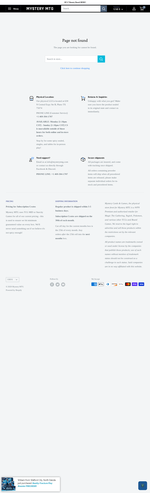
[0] (142, 8)
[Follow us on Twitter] (58, 284)
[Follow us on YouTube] (63, 284)
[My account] (134, 8)
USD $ (10, 279)
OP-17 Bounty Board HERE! (75, 2)
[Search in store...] (101, 59)
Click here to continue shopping (75, 68)
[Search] (103, 8)
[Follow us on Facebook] (52, 284)
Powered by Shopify (14, 290)
